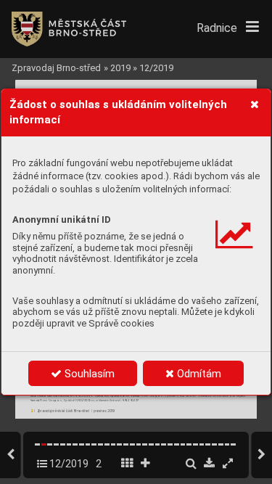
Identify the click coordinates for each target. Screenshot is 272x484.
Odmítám (197, 373)
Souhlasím (88, 373)
